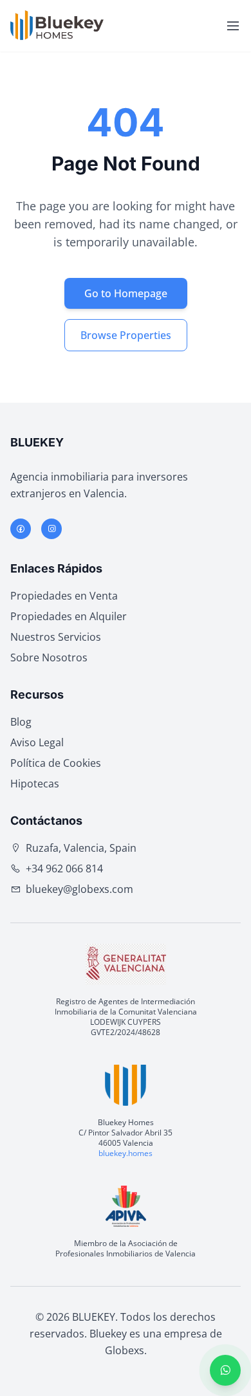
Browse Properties (125, 335)
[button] (225, 1370)
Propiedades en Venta (64, 596)
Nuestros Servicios (55, 637)
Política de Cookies (55, 763)
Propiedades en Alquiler (68, 616)
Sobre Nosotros (49, 657)
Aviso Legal (37, 742)
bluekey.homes (125, 1153)
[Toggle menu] (233, 25)
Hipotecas (34, 783)
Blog (21, 722)
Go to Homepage (125, 293)
